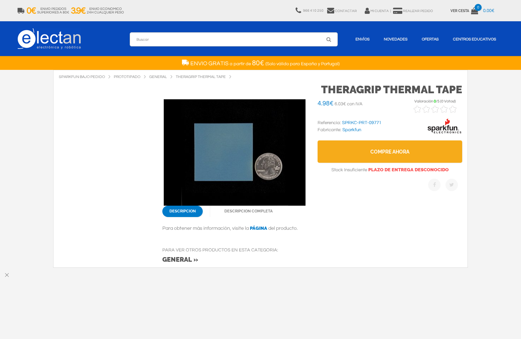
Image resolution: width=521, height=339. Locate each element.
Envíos (362, 39)
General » (180, 259)
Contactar (346, 11)
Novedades (396, 39)
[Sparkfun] (444, 133)
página (258, 228)
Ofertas (430, 39)
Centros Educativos (474, 39)
